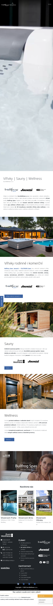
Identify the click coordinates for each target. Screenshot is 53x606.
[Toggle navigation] (49, 4)
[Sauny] (26, 319)
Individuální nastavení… (42, 601)
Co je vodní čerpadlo (26, 577)
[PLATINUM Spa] (44, 555)
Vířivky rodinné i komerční (13, 296)
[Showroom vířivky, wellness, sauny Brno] (26, 503)
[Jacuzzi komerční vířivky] (44, 549)
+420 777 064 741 (7, 555)
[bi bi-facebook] (41, 562)
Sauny (8, 368)
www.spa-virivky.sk (19, 589)
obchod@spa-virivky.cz (8, 560)
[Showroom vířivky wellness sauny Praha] (9, 503)
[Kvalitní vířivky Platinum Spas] (41, 190)
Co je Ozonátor (24, 579)
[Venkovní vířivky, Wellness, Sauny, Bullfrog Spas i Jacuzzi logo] (9, 4)
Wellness (9, 439)
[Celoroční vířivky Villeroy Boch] (12, 190)
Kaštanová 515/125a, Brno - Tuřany (25, 520)
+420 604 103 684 (7, 557)
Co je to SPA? (24, 573)
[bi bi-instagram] (47, 562)
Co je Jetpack (24, 575)
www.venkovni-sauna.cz (31, 589)
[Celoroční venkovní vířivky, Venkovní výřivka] (44, 542)
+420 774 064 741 (7, 553)
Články (21, 540)
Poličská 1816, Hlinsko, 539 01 (43, 521)
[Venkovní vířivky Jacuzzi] (27, 190)
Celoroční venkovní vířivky (27, 551)
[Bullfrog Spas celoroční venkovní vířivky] (12, 286)
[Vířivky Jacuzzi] (26, 286)
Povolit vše (41, 596)
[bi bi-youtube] (44, 562)
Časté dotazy (24, 566)
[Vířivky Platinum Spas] (40, 286)
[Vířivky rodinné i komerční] (26, 236)
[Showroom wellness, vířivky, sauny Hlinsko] (44, 503)
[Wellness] (26, 391)
